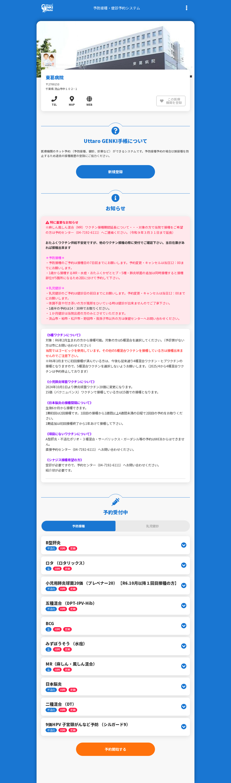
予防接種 (78, 526)
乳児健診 (152, 526)
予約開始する (115, 749)
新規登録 (115, 171)
